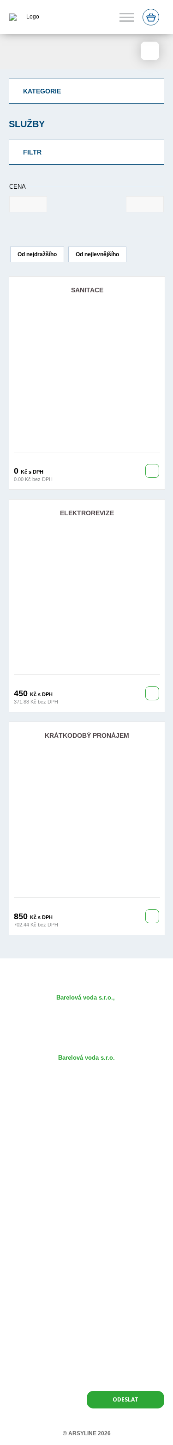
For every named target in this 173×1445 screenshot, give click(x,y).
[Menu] (126, 17)
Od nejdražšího (37, 254)
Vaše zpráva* (26, 1305)
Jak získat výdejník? (86, 1139)
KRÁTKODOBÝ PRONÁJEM (87, 735)
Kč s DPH (32, 472)
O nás (86, 1112)
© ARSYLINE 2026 (87, 1433)
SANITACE (87, 290)
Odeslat (125, 1399)
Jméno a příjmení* (33, 1270)
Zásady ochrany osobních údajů (86, 1206)
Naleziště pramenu (87, 1125)
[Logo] (24, 17)
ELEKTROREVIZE (87, 513)
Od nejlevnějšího (97, 254)
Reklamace (86, 1192)
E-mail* (97, 1270)
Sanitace (86, 1152)
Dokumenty (87, 1165)
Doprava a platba (86, 1179)
